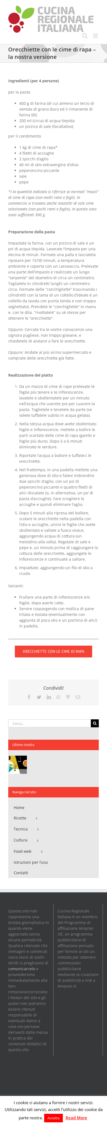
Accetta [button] (53, 1117)
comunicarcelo (21, 968)
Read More (76, 1117)
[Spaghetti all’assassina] (17, 765)
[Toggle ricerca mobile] (85, 36)
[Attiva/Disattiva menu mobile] (96, 36)
